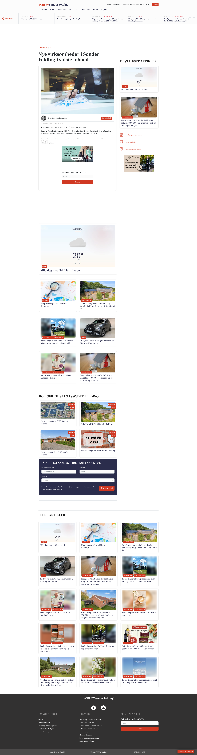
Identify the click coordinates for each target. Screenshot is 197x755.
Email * (82, 468)
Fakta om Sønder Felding (88, 729)
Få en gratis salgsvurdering (89, 738)
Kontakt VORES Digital (46, 729)
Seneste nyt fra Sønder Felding (90, 720)
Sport (95, 10)
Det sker (73, 10)
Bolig (52, 10)
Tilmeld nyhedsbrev (186, 751)
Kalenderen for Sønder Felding (90, 726)
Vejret (104, 10)
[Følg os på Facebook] (93, 707)
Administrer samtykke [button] (46, 732)
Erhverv (62, 10)
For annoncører (44, 723)
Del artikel (105, 118)
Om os (40, 720)
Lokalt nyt (85, 10)
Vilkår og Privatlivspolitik (47, 726)
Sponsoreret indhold (87, 741)
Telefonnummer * (47, 468)
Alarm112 (42, 10)
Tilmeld (155, 4)
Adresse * (44, 476)
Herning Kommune (86, 735)
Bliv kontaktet (107, 488)
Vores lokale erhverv (87, 723)
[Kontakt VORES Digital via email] (103, 707)
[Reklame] (77, 154)
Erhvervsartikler (85, 732)
